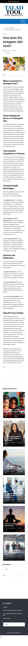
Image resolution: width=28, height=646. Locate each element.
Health (5, 34)
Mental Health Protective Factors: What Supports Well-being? (13, 438)
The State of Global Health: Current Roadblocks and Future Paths (13, 495)
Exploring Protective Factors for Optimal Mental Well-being (14, 552)
